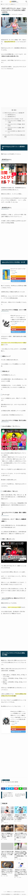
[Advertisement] (14, 88)
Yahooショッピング (16, 280)
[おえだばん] (14, 1)
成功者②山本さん (12, 116)
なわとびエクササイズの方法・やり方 (13, 118)
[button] (3, 788)
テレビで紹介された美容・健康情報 (11, 781)
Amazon (14, 276)
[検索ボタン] (26, 1)
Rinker (16, 272)
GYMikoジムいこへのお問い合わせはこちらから (15, 891)
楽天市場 (14, 278)
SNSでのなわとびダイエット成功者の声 (14, 112)
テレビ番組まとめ (6, 14)
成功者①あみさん (12, 114)
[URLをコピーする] (25, 788)
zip (3, 781)
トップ (5, 891)
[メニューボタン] (1, 1)
